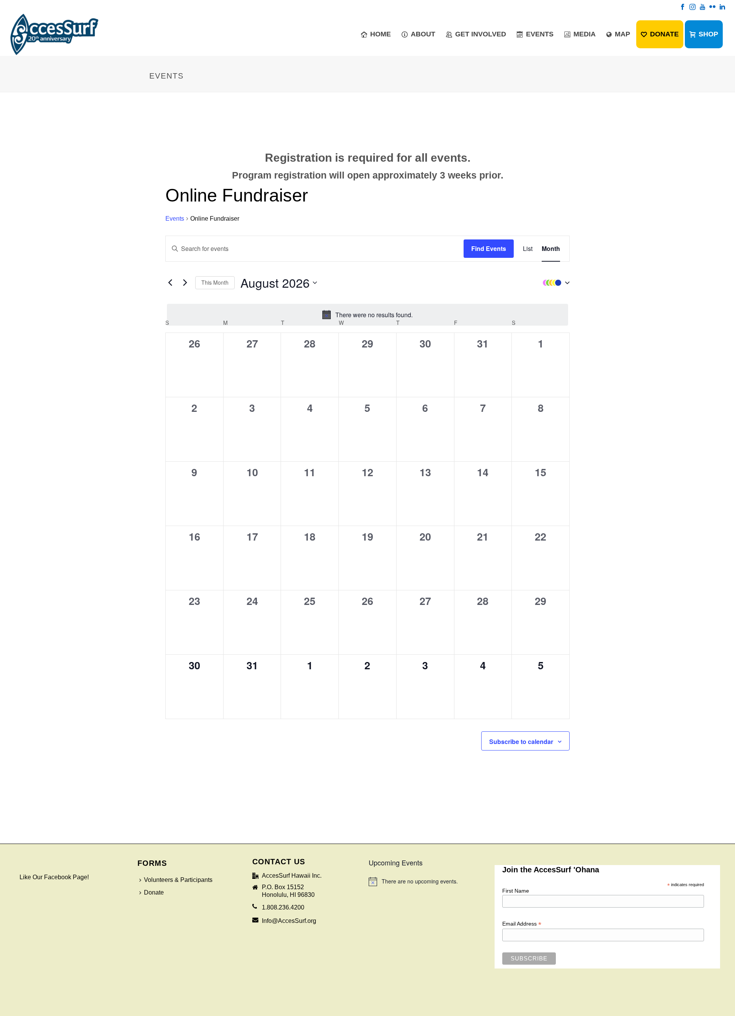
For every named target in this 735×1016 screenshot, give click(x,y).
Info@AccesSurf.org (289, 921)
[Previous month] (170, 282)
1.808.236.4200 (283, 907)
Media (584, 34)
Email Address (521, 924)
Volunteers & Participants (178, 880)
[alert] (367, 315)
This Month (215, 282)
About (423, 34)
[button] (554, 282)
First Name (515, 891)
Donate (664, 34)
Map (622, 34)
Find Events (488, 248)
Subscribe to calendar (521, 741)
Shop (708, 34)
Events (540, 34)
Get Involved (480, 34)
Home (380, 34)
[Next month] (184, 282)
